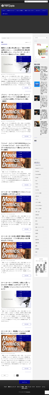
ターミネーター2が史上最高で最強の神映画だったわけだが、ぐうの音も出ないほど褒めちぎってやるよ (15, 238)
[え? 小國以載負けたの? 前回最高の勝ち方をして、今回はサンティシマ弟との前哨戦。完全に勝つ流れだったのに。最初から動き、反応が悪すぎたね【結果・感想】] (37, 112)
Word (36, 186)
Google (36, 177)
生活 (36, 236)
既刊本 (36, 224)
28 (42, 271)
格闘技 (36, 233)
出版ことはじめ (38, 217)
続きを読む (27, 87)
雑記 (12, 74)
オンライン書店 (38, 193)
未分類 (36, 230)
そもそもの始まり (38, 205)
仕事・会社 (37, 211)
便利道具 (37, 214)
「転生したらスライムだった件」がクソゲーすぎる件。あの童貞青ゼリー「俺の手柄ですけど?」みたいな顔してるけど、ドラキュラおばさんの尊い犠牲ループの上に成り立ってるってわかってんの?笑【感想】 (44, 88)
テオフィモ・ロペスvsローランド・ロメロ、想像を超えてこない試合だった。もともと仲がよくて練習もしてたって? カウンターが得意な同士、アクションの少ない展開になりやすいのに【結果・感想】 (43, 102)
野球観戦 (37, 248)
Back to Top (24, 382)
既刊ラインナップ (10, 10)
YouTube (37, 189)
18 (37, 269)
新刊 (36, 220)
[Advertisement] (24, 24)
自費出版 (37, 242)
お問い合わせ (5, 13)
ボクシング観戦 (20, 10)
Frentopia (28, 391)
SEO (36, 180)
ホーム (44, 10)
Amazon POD (38, 165)
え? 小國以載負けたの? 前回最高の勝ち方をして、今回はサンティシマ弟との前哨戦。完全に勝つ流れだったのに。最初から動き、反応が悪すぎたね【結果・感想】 (43, 115)
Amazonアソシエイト (39, 168)
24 (36, 271)
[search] (47, 1)
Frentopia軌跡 (38, 174)
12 (39, 267)
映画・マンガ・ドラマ (29, 10)
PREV (5, 375)
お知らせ (37, 196)
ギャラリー (38, 10)
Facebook (37, 171)
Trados (36, 183)
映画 (10, 74)
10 (36, 267)
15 (44, 267)
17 (36, 269)
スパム (36, 199)
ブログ (3, 10)
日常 (8, 74)
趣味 (21, 59)
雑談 (21, 61)
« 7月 (36, 275)
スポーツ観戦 (38, 202)
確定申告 (37, 239)
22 (44, 269)
